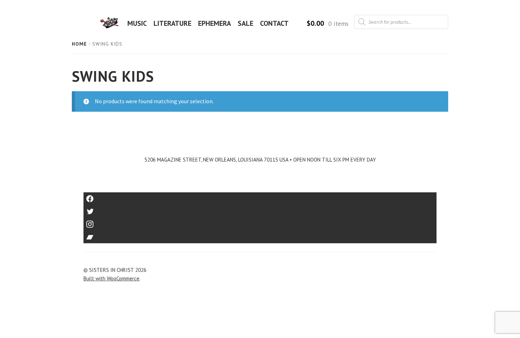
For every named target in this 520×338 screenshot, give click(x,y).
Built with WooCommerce (111, 278)
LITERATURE (172, 23)
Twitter (260, 209)
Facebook (260, 196)
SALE (245, 23)
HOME (111, 23)
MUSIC (137, 23)
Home (79, 44)
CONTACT (274, 23)
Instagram (260, 221)
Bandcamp (260, 234)
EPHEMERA (214, 23)
